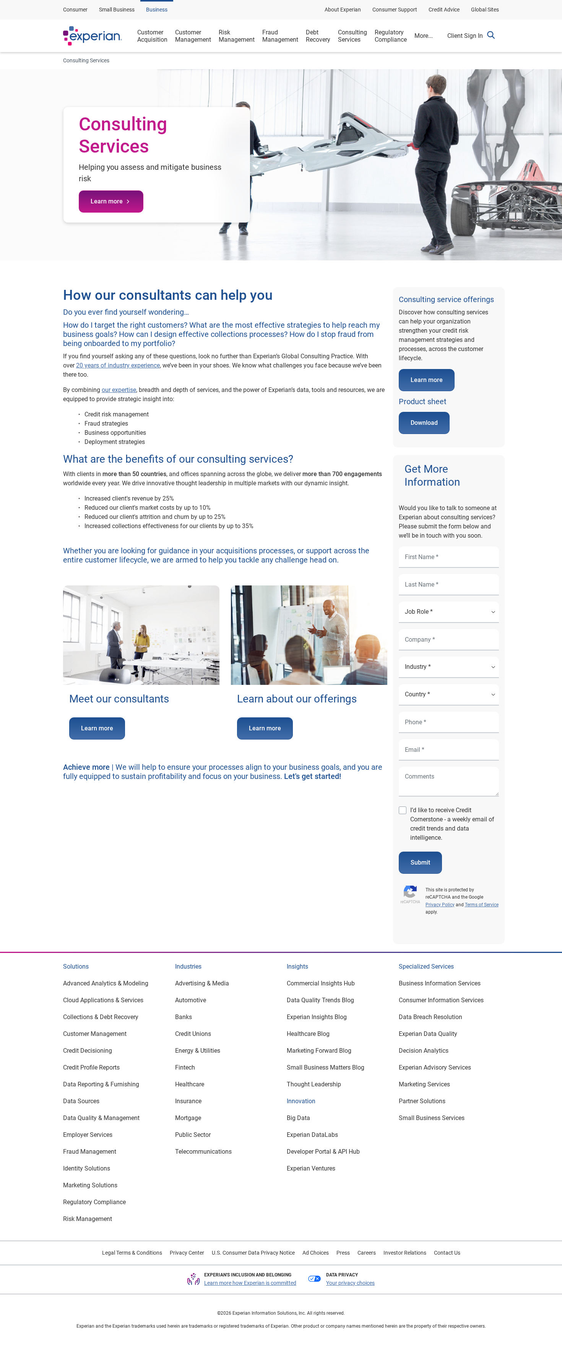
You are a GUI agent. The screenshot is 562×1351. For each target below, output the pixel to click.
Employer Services (87, 1134)
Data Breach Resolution (430, 1017)
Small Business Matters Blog (325, 1067)
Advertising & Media (202, 983)
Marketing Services (424, 1084)
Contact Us (447, 1253)
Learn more (107, 201)
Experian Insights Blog (317, 1017)
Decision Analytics (423, 1050)
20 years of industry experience (118, 365)
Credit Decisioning (87, 1050)
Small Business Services (432, 1118)
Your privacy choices (350, 1283)
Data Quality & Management (101, 1118)
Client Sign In (465, 35)
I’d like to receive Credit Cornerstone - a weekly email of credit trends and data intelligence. (452, 823)
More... (423, 35)
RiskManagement (237, 36)
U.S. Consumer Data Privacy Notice (253, 1253)
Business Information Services (440, 983)
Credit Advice (444, 10)
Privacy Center (187, 1253)
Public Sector (193, 1134)
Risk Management (87, 1219)
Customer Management (95, 1033)
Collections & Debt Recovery (100, 1017)
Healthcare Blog (308, 1033)
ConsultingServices (352, 36)
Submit (420, 862)
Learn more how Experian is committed (250, 1283)
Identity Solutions (86, 1168)
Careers (366, 1253)
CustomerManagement (193, 36)
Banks (183, 1017)
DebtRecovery (318, 36)
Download (424, 422)
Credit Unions (193, 1033)
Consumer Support (394, 10)
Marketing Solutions (90, 1185)
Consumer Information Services (441, 1000)
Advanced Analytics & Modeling (105, 983)
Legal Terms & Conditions (132, 1253)
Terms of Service (482, 904)
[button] (491, 36)
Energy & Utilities (197, 1050)
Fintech (185, 1067)
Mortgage (188, 1118)
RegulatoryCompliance (391, 36)
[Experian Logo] (92, 36)
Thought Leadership (314, 1084)
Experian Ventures (311, 1168)
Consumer (75, 10)
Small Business (117, 10)
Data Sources (81, 1101)
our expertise (119, 389)
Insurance (188, 1101)
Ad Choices (315, 1253)
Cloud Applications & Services (103, 1000)
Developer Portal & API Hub (323, 1151)
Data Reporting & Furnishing (101, 1084)
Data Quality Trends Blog (320, 1000)
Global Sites (485, 10)
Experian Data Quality (428, 1033)
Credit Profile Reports (91, 1067)
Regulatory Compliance (94, 1202)
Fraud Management (89, 1151)
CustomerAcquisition (152, 36)
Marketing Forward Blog (319, 1050)
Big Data (298, 1118)
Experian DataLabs (312, 1134)
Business (156, 10)
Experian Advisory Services (435, 1067)
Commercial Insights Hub (321, 983)
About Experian (343, 10)
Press (343, 1253)
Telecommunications (203, 1151)
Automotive (190, 1000)
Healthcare (189, 1084)
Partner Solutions (422, 1101)
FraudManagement (280, 36)
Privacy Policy (440, 904)
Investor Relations (404, 1253)
